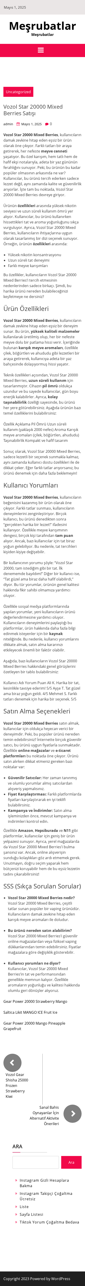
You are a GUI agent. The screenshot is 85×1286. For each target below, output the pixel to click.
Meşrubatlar (42, 25)
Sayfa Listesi (31, 1214)
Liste (24, 1206)
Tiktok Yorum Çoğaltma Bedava (49, 1222)
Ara (17, 1146)
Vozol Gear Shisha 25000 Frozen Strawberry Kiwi (17, 1085)
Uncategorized (18, 91)
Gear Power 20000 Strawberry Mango (35, 1001)
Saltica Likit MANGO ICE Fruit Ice (30, 1012)
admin (8, 124)
